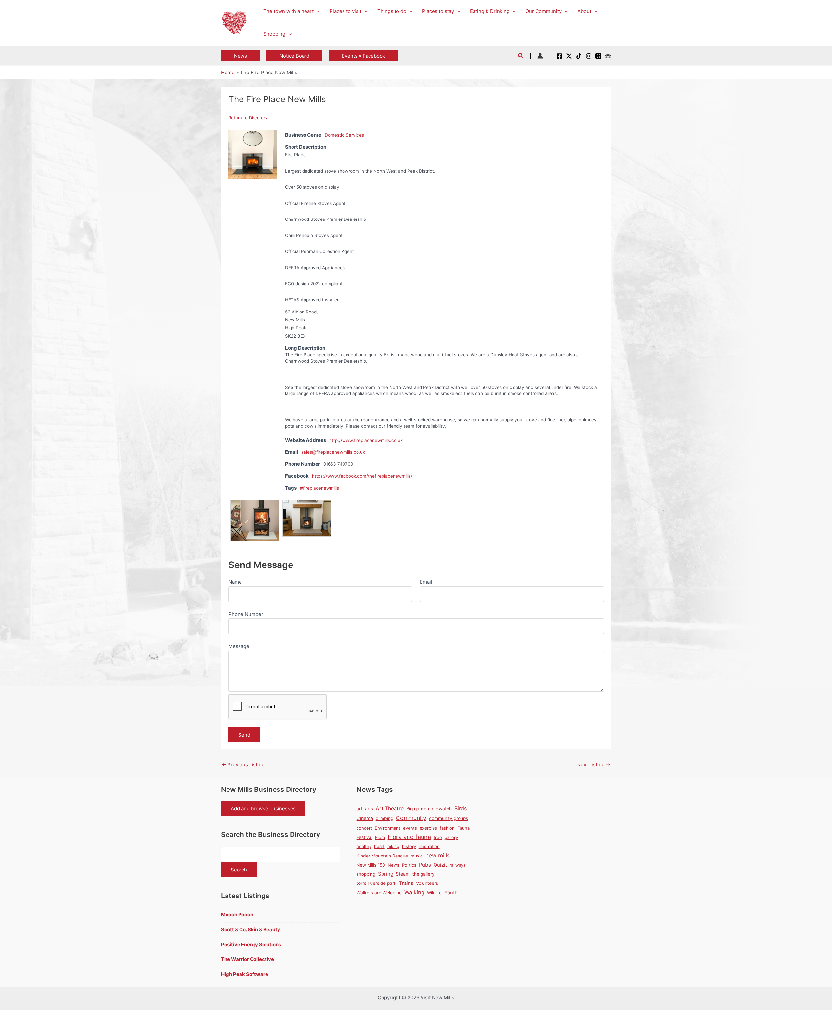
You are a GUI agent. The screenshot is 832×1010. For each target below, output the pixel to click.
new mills (437, 855)
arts (369, 808)
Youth (451, 893)
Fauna (463, 828)
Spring (385, 874)
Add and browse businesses (263, 808)
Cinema (365, 818)
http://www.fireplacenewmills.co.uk (366, 440)
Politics (409, 865)
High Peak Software (244, 974)
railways (457, 865)
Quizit (440, 865)
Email (426, 582)
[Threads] (598, 56)
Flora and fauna (409, 836)
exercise (428, 828)
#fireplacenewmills (319, 488)
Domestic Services (344, 135)
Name (235, 582)
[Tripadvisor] (608, 56)
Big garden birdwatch (429, 808)
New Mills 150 (371, 865)
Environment (387, 828)
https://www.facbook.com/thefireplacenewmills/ (362, 476)
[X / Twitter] (569, 56)
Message (238, 646)
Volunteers (427, 883)
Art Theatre (390, 808)
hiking (393, 846)
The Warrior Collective (247, 959)
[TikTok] (579, 56)
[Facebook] (559, 56)
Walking (414, 892)
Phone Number (245, 614)
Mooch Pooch (237, 914)
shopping (366, 874)
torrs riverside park (376, 883)
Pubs (425, 865)
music (416, 855)
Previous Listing (243, 765)
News (393, 865)
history (409, 846)
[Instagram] (589, 56)
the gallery (423, 874)
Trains (406, 883)
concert (364, 828)
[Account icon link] (540, 56)
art (359, 808)
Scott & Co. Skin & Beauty (250, 929)
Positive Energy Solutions (251, 944)
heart (379, 846)
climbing (384, 818)
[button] (317, 11)
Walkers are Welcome (379, 892)
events (410, 828)
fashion (447, 828)
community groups (448, 818)
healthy (364, 846)
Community (411, 818)
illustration (429, 846)
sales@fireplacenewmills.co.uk (333, 452)
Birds (460, 808)
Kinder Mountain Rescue (382, 855)
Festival (364, 837)
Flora (380, 837)
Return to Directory (247, 117)
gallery (451, 837)
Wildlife (434, 892)
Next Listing (593, 765)
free (438, 837)
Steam (403, 874)
